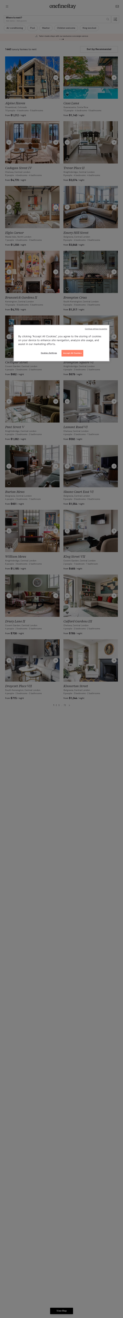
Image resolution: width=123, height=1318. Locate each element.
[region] (61, 343)
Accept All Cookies (72, 353)
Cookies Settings (49, 353)
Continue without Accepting (96, 329)
